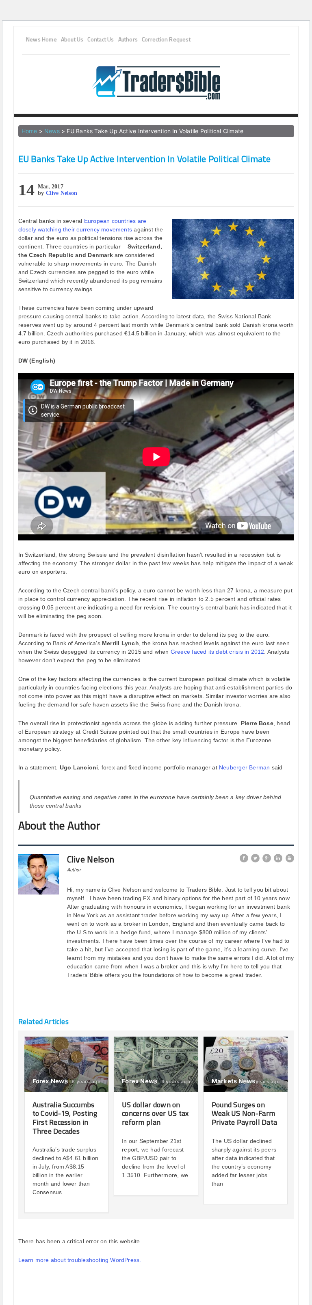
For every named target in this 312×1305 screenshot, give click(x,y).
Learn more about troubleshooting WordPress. (79, 1260)
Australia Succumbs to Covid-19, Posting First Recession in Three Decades (64, 1117)
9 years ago (175, 1081)
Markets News (234, 1081)
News (52, 130)
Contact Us (100, 39)
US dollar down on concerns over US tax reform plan (155, 1113)
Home (29, 130)
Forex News (50, 1081)
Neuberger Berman (244, 767)
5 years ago (264, 1081)
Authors (128, 39)
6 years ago (85, 1081)
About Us (72, 39)
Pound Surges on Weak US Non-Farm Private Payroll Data (244, 1113)
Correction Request (166, 39)
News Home (41, 39)
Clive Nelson (62, 193)
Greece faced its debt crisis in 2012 (217, 651)
